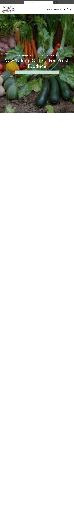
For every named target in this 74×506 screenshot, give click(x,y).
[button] (72, 2)
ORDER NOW (58, 9)
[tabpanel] (37, 63)
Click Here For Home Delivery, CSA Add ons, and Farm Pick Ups (37, 72)
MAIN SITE (49, 9)
